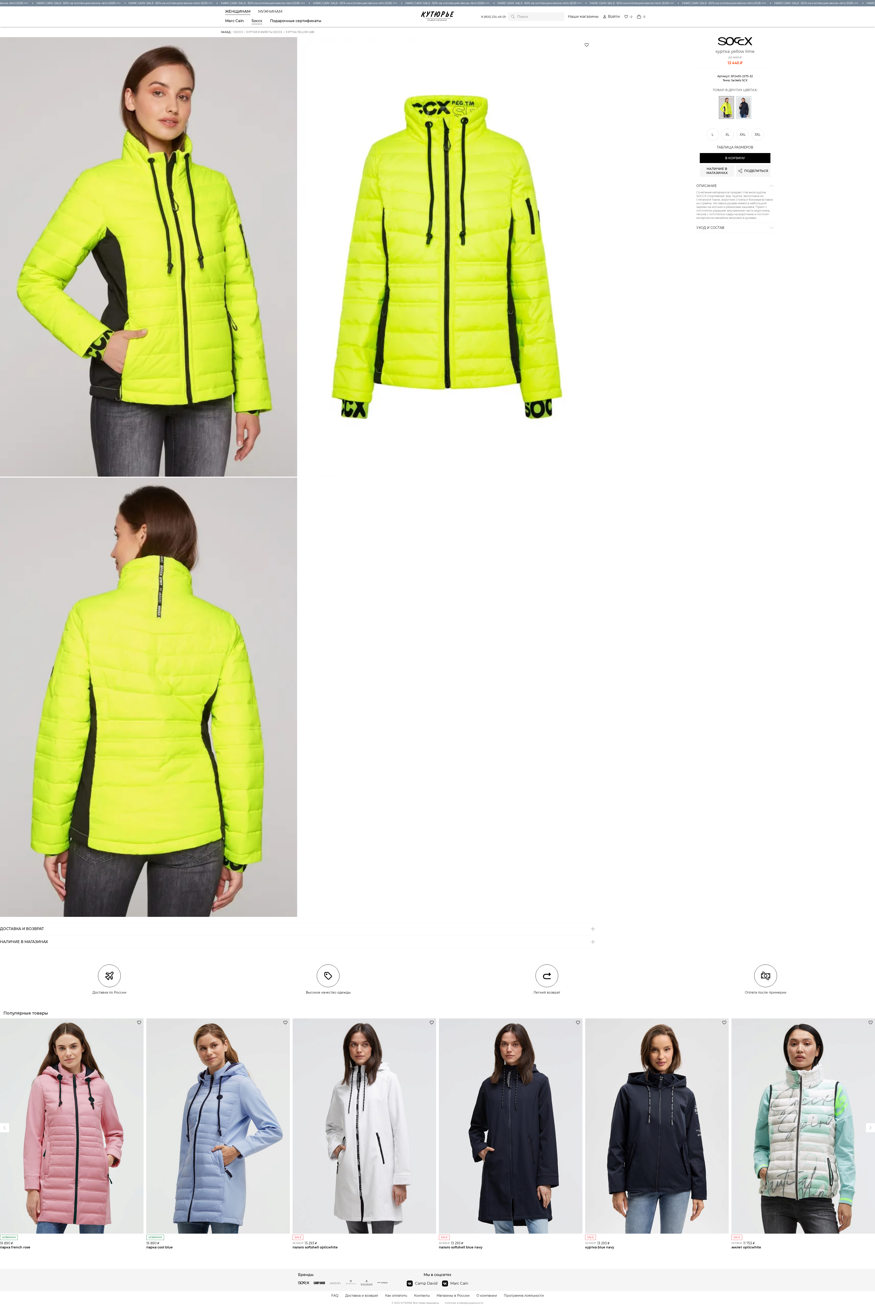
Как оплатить (396, 1296)
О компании (486, 1296)
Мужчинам (270, 12)
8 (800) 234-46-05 (493, 16)
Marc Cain (234, 21)
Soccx (257, 21)
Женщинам (237, 12)
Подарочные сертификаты (295, 21)
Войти (614, 17)
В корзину (735, 158)
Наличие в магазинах (717, 171)
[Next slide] (4, 1127)
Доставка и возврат (361, 1296)
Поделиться (756, 171)
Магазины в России (453, 1296)
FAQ (334, 1296)
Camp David (426, 1283)
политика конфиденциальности (464, 1303)
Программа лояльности (524, 1296)
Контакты (422, 1296)
